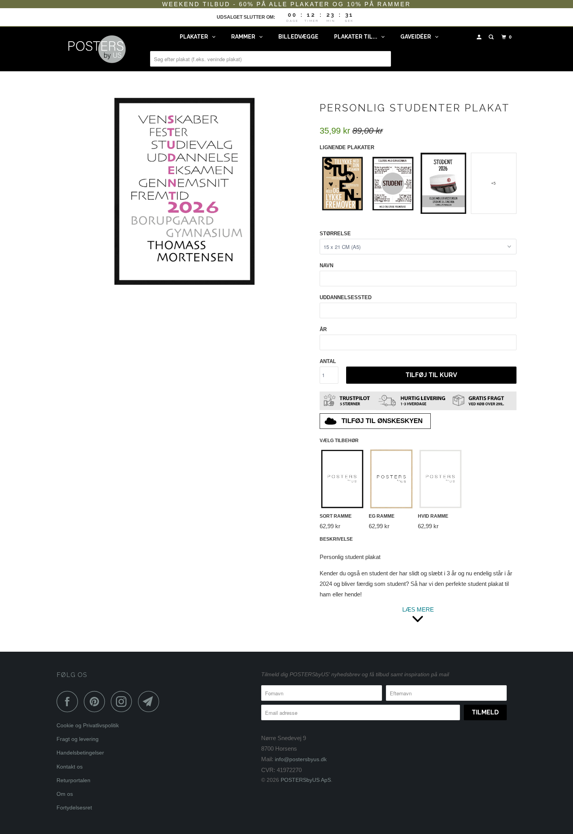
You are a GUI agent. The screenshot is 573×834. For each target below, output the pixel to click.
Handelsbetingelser (80, 752)
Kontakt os (70, 766)
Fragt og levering (78, 739)
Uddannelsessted (345, 297)
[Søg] (492, 37)
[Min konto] (480, 37)
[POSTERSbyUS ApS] (96, 49)
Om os (65, 794)
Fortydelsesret (74, 807)
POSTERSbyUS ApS (306, 780)
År (323, 329)
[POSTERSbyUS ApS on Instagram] (123, 701)
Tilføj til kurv (431, 375)
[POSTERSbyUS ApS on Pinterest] (96, 701)
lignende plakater (347, 147)
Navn (326, 265)
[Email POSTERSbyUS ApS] (151, 701)
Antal (328, 361)
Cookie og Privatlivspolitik (88, 725)
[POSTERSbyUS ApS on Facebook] (69, 701)
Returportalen (73, 780)
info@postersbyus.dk (301, 759)
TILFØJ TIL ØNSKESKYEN (382, 421)
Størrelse (335, 233)
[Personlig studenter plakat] (184, 191)
